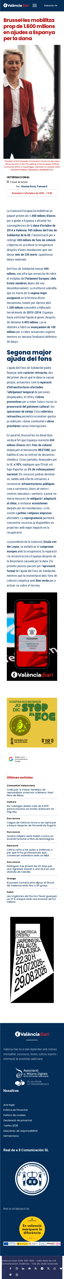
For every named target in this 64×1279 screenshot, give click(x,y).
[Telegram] (42, 1268)
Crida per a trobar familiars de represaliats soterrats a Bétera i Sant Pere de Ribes (30, 792)
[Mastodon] (10, 1274)
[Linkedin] (23, 1268)
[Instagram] (16, 1268)
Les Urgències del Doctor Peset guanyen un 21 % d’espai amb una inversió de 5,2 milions (32, 899)
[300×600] (32, 960)
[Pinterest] (26, 693)
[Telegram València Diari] (32, 683)
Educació (12, 846)
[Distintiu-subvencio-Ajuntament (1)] (32, 1229)
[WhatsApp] (33, 693)
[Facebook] (10, 693)
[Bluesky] (60, 1268)
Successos (13, 818)
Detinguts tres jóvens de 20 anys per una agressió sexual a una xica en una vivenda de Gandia (31, 869)
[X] (18, 693)
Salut (10, 892)
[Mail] (29, 1268)
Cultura (11, 802)
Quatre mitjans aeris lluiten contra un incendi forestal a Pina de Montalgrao (30, 837)
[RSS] (35, 1268)
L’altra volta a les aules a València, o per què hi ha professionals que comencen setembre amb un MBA (30, 852)
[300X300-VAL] (32, 722)
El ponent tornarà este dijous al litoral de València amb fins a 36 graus (30, 884)
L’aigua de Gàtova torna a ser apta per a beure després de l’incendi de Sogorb (31, 824)
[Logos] (32, 1244)
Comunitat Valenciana (21, 785)
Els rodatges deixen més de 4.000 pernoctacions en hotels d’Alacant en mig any (30, 808)
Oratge (11, 878)
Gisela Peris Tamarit (34, 186)
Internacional (18, 177)
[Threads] (16, 1274)
